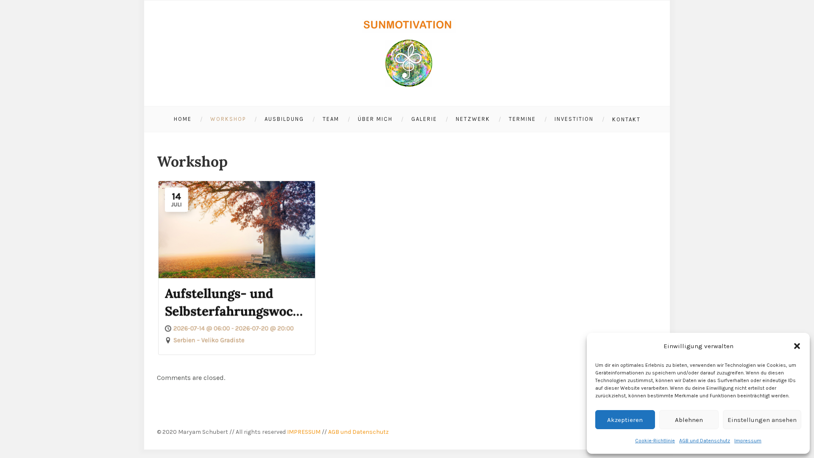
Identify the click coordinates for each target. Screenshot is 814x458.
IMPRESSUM (304, 432)
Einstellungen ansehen (762, 420)
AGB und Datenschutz (704, 441)
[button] (797, 346)
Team (331, 119)
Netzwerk (473, 119)
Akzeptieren (625, 420)
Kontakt (626, 119)
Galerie (424, 119)
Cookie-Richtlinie (655, 441)
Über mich (375, 119)
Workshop (228, 119)
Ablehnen (689, 420)
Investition (574, 119)
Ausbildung (284, 119)
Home (183, 119)
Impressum (747, 441)
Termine (522, 119)
